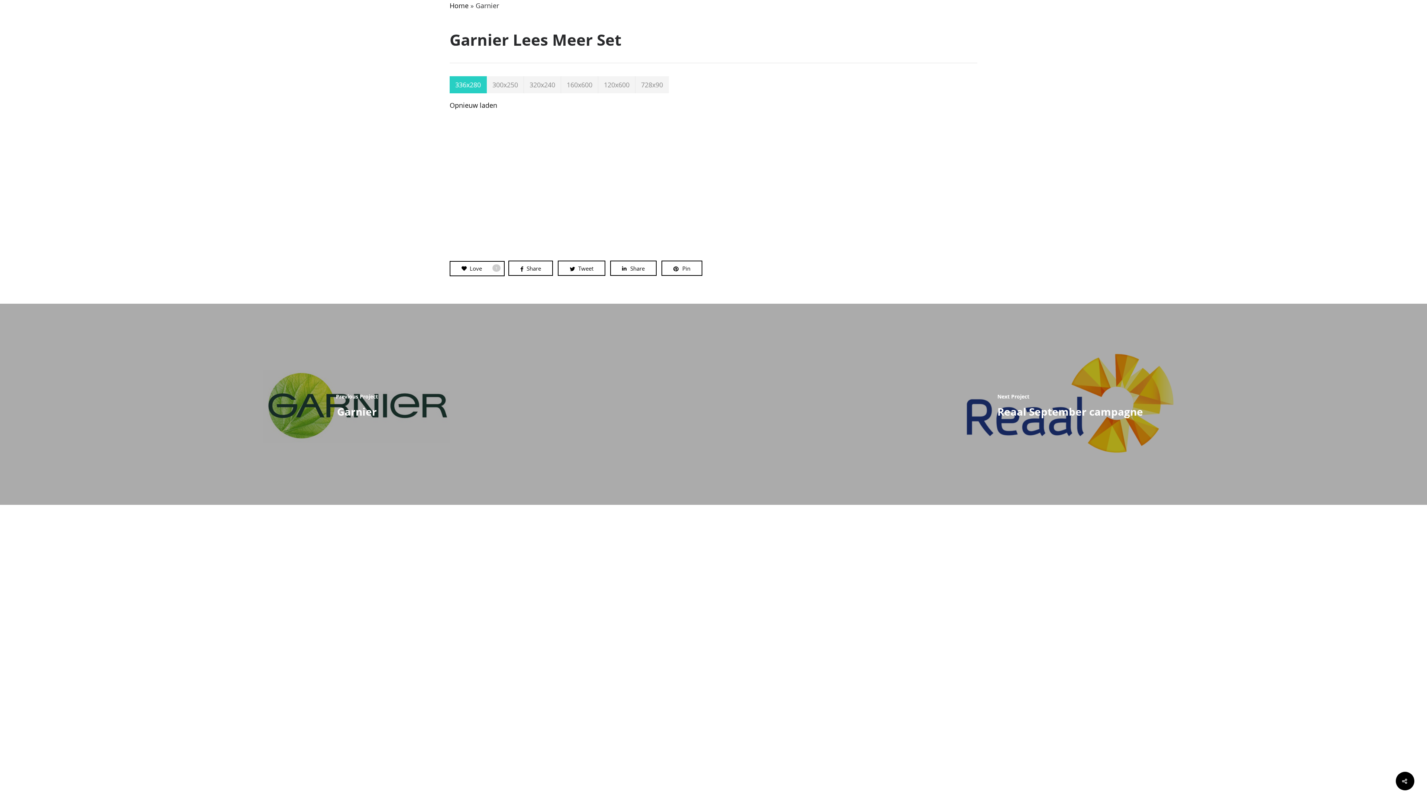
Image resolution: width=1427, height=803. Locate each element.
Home (459, 5)
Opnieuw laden (473, 105)
